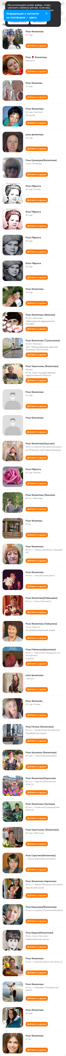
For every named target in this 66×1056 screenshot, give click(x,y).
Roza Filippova (33, 186)
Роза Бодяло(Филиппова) (39, 932)
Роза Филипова (34, 83)
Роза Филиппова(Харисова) (41, 778)
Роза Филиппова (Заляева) (40, 804)
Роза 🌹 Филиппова (36, 57)
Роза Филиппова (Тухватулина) (43, 340)
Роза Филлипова (35, 417)
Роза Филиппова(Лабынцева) (41, 598)
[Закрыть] (46, 14)
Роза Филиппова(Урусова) (40, 443)
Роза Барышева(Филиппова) (41, 907)
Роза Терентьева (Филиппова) (42, 366)
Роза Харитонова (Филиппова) (42, 829)
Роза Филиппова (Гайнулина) (41, 623)
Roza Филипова (34, 701)
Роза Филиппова (35, 31)
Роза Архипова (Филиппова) (41, 752)
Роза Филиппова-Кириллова (41, 881)
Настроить (38, 21)
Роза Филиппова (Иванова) (40, 314)
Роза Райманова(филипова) (41, 649)
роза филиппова (34, 134)
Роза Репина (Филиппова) (40, 726)
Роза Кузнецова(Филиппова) (41, 160)
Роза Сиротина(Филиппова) (41, 855)
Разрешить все (18, 21)
